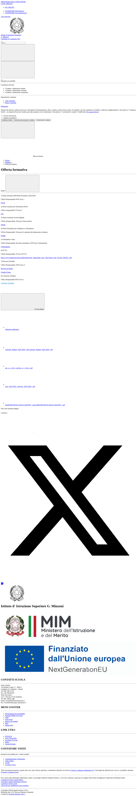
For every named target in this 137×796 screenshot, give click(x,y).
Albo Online (9, 761)
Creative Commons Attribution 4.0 (82, 770)
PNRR (3, 236)
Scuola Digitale (10, 744)
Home (7, 160)
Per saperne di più (92, 112)
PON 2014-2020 (10, 738)
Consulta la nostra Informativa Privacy (14, 782)
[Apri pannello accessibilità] (2, 79)
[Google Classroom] (2, 584)
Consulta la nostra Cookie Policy (12, 780)
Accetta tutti (43, 120)
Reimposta (4, 106)
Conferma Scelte (7, 120)
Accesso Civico (10, 765)
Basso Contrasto (10, 103)
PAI (2, 214)
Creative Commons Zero (9, 772)
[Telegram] (20, 584)
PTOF (3, 203)
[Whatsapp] (17, 432)
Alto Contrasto (10, 101)
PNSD (3, 225)
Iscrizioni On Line (11, 740)
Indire (7, 742)
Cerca (3, 43)
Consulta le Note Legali (9, 784)
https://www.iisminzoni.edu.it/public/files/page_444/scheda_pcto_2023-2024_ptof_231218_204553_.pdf (36, 258)
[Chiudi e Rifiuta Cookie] (18, 129)
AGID (7, 763)
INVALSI (8, 736)
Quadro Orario (6, 272)
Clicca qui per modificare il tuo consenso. (15, 785)
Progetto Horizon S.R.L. (17, 794)
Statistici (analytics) (9, 118)
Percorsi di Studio (7, 269)
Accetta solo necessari (24, 120)
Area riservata (5, 16)
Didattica (8, 162)
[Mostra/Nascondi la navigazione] (18, 69)
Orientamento (5, 247)
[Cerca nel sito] (18, 52)
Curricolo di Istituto (7, 283)
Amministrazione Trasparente (15, 759)
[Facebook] (49, 432)
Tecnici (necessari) (9, 116)
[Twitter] (68, 568)
